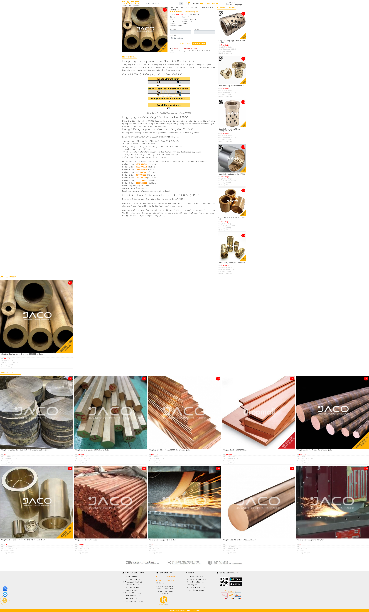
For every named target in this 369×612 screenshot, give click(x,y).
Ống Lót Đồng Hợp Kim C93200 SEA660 (232, 41)
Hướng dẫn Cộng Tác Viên (134, 579)
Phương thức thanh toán (134, 582)
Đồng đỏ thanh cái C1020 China (234, 450)
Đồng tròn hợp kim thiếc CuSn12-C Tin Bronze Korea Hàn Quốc (24, 450)
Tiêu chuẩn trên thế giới (195, 590)
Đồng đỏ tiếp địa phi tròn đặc (85, 540)
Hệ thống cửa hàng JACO (134, 601)
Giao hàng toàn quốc (132, 587)
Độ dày (196, 29)
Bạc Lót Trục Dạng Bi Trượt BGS (232, 262)
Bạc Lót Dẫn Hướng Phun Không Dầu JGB (229, 130)
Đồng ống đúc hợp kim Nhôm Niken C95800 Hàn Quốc (21, 354)
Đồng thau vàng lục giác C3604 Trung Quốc (91, 450)
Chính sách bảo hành (132, 596)
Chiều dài (173, 35)
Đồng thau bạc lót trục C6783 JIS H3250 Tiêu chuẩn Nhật (22, 540)
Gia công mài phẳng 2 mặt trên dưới (162, 540)
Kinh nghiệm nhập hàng (195, 582)
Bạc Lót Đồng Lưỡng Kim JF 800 (232, 174)
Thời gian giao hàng (132, 590)
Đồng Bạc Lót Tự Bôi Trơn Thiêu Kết (232, 218)
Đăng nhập (238, 5)
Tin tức (190, 573)
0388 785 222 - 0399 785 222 (210, 4)
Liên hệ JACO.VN (131, 576)
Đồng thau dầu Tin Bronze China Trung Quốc (314, 450)
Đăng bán (185, 43)
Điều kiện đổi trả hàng (133, 593)
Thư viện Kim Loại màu (195, 576)
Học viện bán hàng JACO (196, 587)
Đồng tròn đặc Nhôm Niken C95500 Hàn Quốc (240, 540)
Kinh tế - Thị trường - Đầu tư (197, 579)
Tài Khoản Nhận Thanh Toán (135, 585)
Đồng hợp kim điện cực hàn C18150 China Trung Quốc (169, 450)
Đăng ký (232, 2)
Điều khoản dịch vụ (132, 598)
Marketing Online (193, 585)
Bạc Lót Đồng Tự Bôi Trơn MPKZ (232, 86)
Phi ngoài (173, 29)
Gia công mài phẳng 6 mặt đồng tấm (310, 540)
